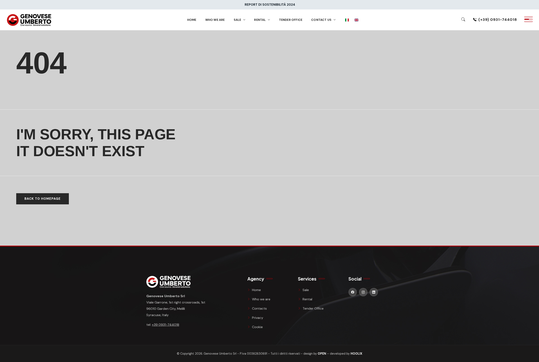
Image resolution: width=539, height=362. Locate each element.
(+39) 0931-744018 (497, 19)
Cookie (257, 327)
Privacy (257, 317)
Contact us (321, 20)
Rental (260, 20)
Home (191, 20)
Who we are (215, 20)
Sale (237, 20)
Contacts (259, 308)
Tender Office (291, 20)
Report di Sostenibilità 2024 (270, 5)
